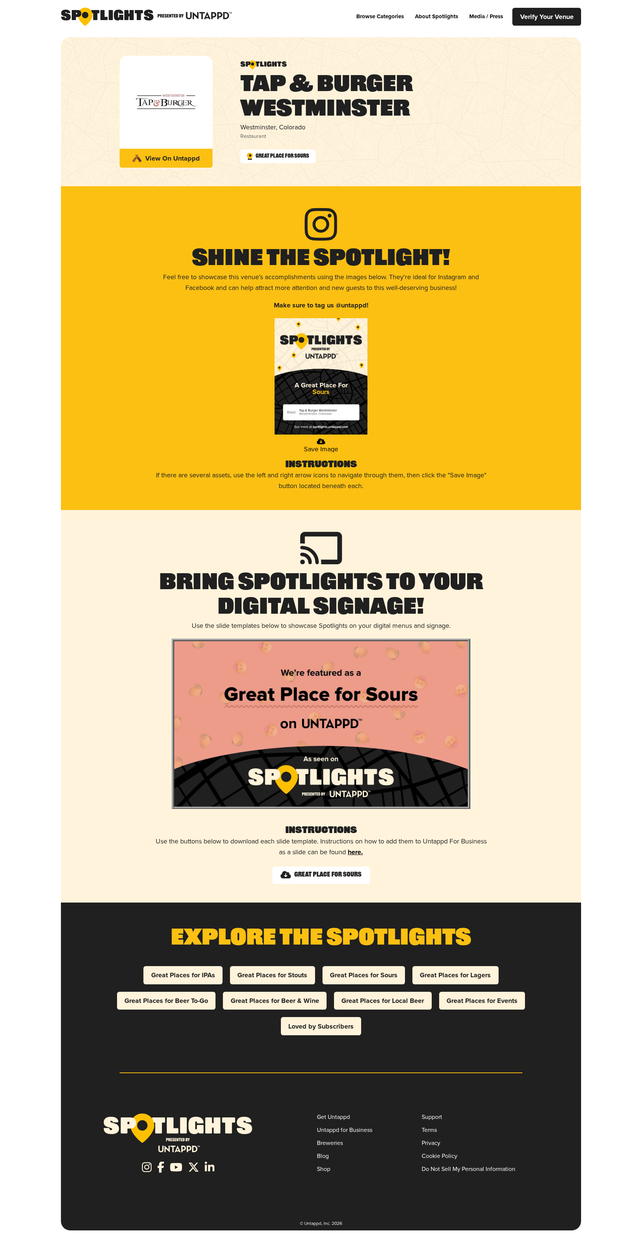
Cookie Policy (439, 1156)
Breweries (330, 1143)
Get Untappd (333, 1117)
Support (432, 1117)
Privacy (431, 1143)
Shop (323, 1169)
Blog (323, 1156)
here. (355, 852)
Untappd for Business (344, 1130)
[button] (380, 16)
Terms (429, 1130)
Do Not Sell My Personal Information (468, 1169)
